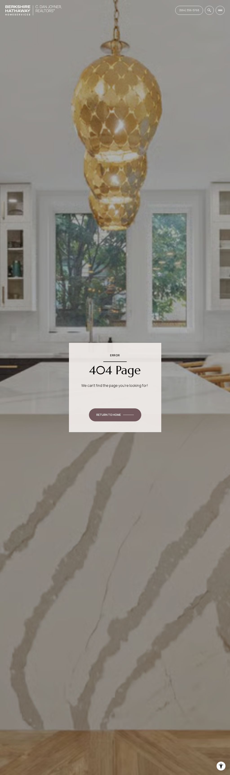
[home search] (209, 10)
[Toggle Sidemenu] (220, 10)
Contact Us (189, 10)
